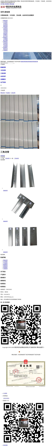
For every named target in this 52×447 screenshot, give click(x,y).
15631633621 (6, 398)
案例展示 (5, 37)
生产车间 (5, 36)
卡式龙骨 (5, 30)
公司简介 (5, 23)
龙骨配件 (5, 34)
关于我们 (3, 4)
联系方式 (5, 48)
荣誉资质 (5, 26)
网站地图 (12, 4)
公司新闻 (5, 46)
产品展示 (5, 27)
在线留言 (5, 50)
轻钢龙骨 (5, 29)
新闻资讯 (5, 41)
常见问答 (5, 44)
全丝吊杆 (5, 33)
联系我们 (7, 4)
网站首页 (5, 20)
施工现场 (5, 40)
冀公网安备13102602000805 (26, 352)
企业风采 (5, 24)
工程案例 (5, 39)
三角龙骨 (5, 31)
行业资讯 (5, 43)
